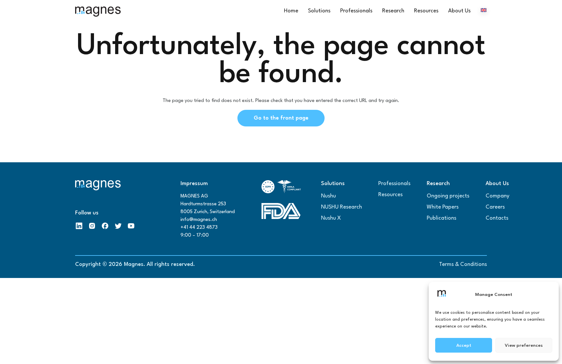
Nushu (328, 196)
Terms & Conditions (463, 264)
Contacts (497, 218)
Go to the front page (281, 118)
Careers (495, 207)
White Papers (443, 207)
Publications (441, 218)
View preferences (524, 345)
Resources (390, 194)
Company (497, 196)
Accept (463, 345)
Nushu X (331, 218)
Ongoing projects (448, 196)
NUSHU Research (341, 207)
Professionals (394, 183)
